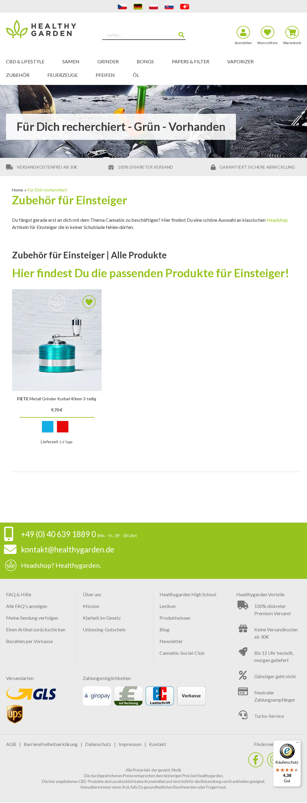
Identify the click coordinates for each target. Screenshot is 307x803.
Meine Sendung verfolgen (32, 618)
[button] (89, 301)
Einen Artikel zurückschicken (35, 629)
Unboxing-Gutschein (104, 629)
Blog (164, 629)
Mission (91, 606)
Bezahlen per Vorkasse (29, 641)
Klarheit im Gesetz (102, 618)
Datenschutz (98, 744)
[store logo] (43, 32)
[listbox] (57, 428)
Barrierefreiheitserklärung (51, 744)
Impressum (130, 744)
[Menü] (297, 743)
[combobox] (144, 35)
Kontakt (157, 744)
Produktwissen (174, 618)
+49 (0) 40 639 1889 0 (58, 534)
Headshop (277, 220)
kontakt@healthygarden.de (67, 549)
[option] (48, 427)
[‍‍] (255, 759)
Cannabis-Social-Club (181, 653)
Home (18, 189)
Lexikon (167, 606)
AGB (11, 744)
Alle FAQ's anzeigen (26, 606)
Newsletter (171, 641)
